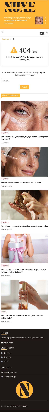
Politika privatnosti (10, 372)
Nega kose (5, 222)
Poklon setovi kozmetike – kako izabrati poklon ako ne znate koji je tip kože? (23, 270)
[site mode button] (42, 33)
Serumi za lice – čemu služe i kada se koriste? (21, 183)
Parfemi (3, 312)
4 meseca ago (8, 23)
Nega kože (5, 133)
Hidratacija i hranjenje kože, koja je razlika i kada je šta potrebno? (24, 138)
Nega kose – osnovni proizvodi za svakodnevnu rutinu (24, 226)
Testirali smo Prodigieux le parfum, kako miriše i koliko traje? (22, 316)
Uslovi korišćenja (10, 377)
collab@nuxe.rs (7, 343)
